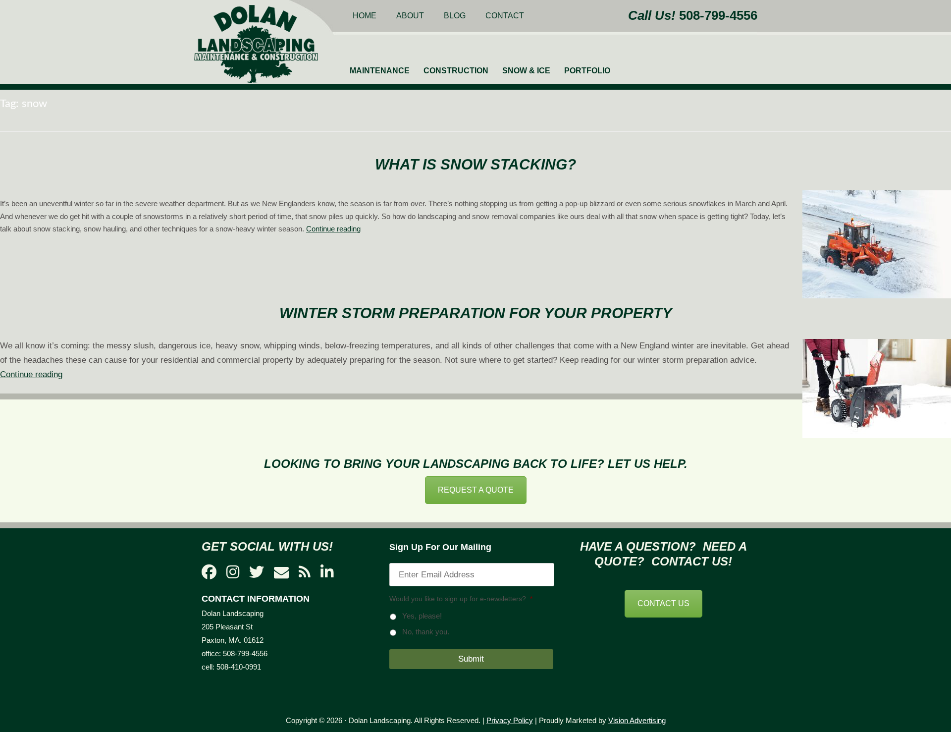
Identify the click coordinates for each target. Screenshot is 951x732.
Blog (455, 15)
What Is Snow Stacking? (475, 164)
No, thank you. (425, 632)
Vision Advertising (637, 720)
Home (364, 15)
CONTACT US (663, 603)
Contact (504, 15)
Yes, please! (422, 616)
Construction (455, 70)
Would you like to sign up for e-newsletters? (460, 599)
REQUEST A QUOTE (476, 490)
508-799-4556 (718, 15)
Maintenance (380, 70)
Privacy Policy (509, 720)
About (410, 15)
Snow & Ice (526, 70)
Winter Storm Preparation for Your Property (475, 313)
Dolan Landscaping (256, 44)
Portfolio (587, 70)
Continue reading (333, 229)
